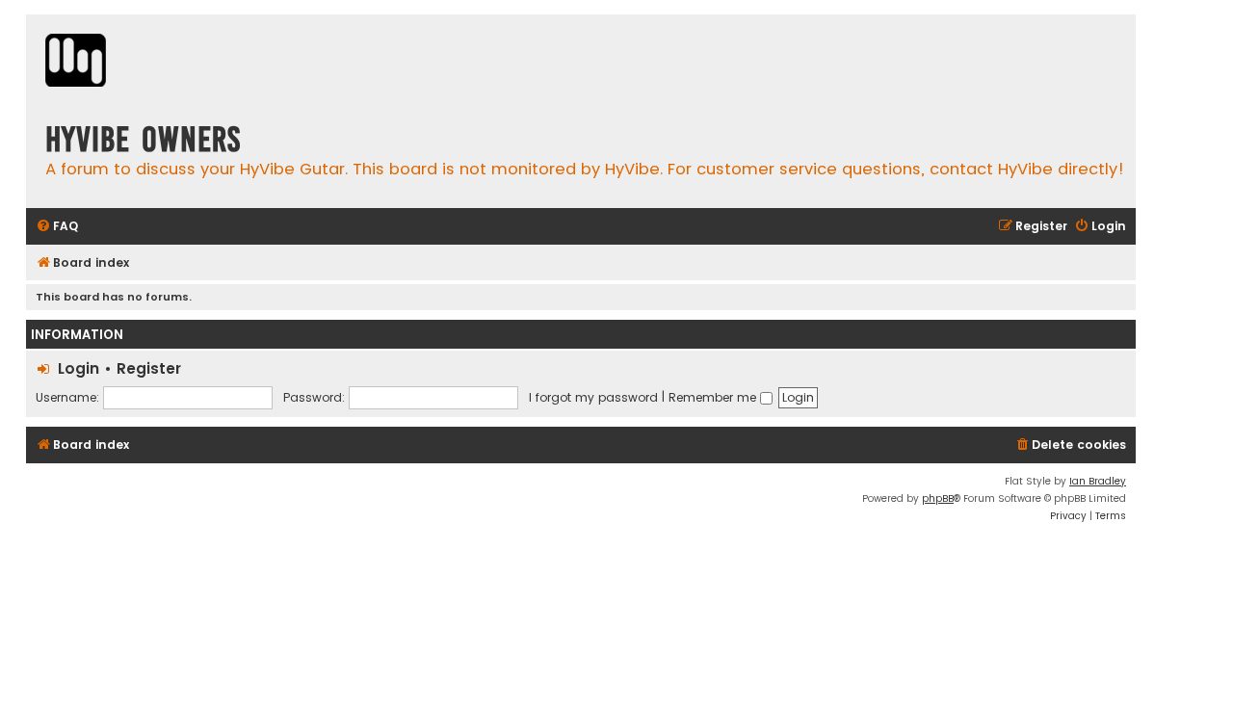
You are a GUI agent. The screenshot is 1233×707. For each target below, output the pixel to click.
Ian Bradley (1097, 481)
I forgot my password (593, 397)
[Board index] (75, 62)
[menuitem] (57, 227)
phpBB (938, 498)
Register (149, 368)
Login (78, 368)
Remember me (714, 397)
